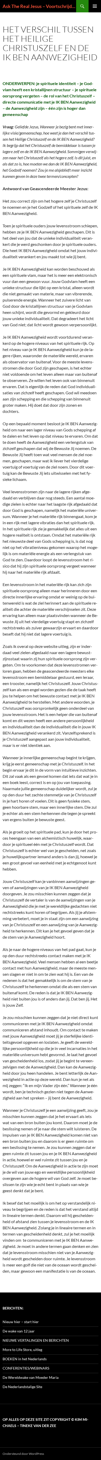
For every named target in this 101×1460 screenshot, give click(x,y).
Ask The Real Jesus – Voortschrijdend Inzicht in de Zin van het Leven (39, 6)
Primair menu (95, 6)
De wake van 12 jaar (19, 1331)
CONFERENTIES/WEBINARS (26, 1368)
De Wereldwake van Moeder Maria (31, 1377)
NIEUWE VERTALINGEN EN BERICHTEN (36, 1340)
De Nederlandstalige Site (22, 1386)
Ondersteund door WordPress (23, 1454)
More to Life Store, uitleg (22, 1349)
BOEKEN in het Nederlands (25, 1359)
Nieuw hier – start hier (21, 1322)
